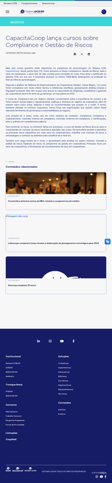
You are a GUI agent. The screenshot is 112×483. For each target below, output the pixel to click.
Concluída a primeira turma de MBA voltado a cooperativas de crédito (43, 201)
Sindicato (10, 376)
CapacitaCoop (12, 71)
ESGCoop (62, 376)
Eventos (61, 414)
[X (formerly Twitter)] (81, 54)
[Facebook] (74, 54)
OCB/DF (9, 368)
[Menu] (7, 11)
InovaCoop (63, 381)
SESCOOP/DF (12, 372)
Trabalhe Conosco (13, 416)
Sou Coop (62, 394)
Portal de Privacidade (15, 425)
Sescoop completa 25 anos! (22, 285)
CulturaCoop (64, 372)
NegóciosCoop (64, 385)
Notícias (61, 410)
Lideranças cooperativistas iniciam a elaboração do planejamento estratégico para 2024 (53, 243)
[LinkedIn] (88, 54)
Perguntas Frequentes (15, 420)
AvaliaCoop (63, 363)
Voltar (11, 162)
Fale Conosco (12, 412)
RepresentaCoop (65, 389)
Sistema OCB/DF (13, 363)
